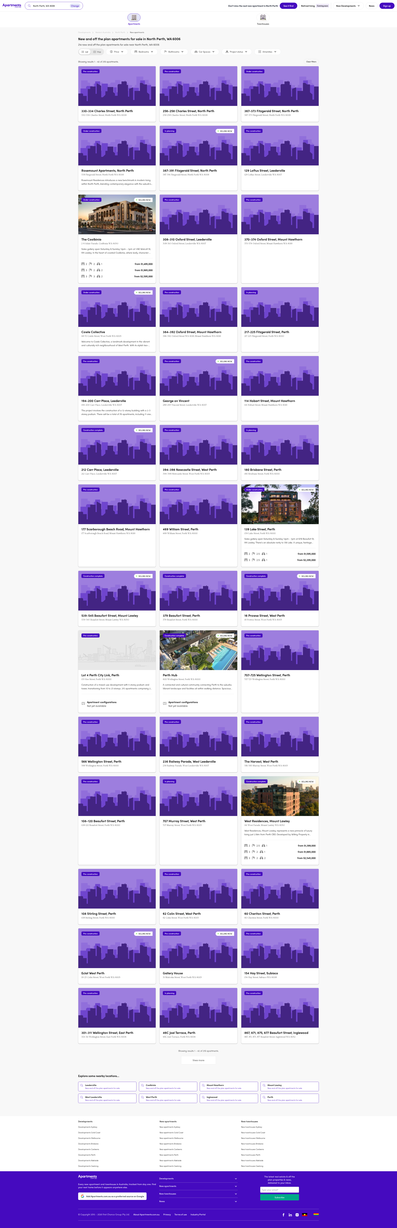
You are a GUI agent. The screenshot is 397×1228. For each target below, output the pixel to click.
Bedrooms (144, 51)
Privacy (167, 1214)
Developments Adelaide (88, 1160)
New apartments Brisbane (170, 1143)
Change (75, 5)
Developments (84, 32)
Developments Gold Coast (89, 1132)
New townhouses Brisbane (252, 1143)
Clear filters (311, 61)
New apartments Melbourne (171, 1138)
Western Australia (102, 32)
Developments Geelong (88, 1166)
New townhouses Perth (250, 1154)
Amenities (267, 51)
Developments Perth (87, 1154)
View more (198, 1060)
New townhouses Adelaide (252, 1160)
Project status (236, 51)
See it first (288, 5)
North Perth (120, 32)
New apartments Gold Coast (171, 1132)
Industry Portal (198, 1214)
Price (116, 51)
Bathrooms (173, 51)
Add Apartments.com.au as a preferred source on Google (115, 1196)
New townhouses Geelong (252, 1166)
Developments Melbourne (89, 1138)
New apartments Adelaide (170, 1160)
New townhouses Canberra (252, 1149)
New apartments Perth (169, 1154)
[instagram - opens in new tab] (297, 1215)
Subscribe (279, 1197)
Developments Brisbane (88, 1143)
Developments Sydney (87, 1126)
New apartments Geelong (170, 1166)
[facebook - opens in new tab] (283, 1215)
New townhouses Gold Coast (253, 1132)
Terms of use (180, 1214)
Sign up (387, 5)
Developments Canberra (88, 1149)
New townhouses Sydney (251, 1126)
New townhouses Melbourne (253, 1138)
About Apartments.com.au (146, 1214)
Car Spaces (204, 51)
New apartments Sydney (170, 1126)
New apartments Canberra (171, 1149)
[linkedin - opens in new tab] (290, 1215)
